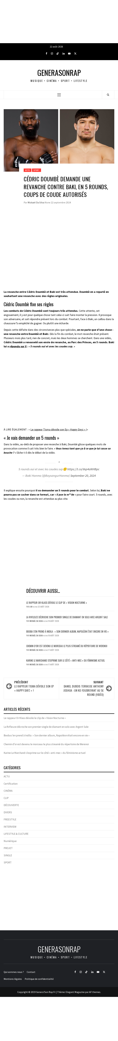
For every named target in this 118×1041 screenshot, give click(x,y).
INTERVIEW (10, 826)
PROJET (8, 848)
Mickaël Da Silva (36, 202)
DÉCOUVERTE (11, 805)
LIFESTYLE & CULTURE (16, 833)
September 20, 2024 (83, 476)
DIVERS (8, 812)
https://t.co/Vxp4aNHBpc (83, 469)
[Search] (108, 95)
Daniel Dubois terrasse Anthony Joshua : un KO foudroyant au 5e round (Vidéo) (83, 688)
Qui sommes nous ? (14, 971)
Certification (11, 783)
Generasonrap (59, 72)
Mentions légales (13, 978)
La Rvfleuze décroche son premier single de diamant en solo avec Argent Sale (67, 617)
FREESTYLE (10, 819)
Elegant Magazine (75, 992)
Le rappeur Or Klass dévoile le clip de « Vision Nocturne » (57, 603)
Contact (31, 971)
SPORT (36, 170)
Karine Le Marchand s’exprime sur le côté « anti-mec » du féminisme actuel (65, 660)
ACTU (27, 170)
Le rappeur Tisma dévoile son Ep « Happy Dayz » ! (58, 429)
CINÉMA (8, 790)
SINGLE (8, 855)
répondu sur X (18, 346)
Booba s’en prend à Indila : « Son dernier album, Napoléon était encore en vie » (67, 631)
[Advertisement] (59, 21)
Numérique (10, 841)
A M (31, 606)
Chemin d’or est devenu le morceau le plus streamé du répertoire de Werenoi (66, 646)
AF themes (94, 992)
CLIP (6, 798)
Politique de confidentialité (39, 978)
